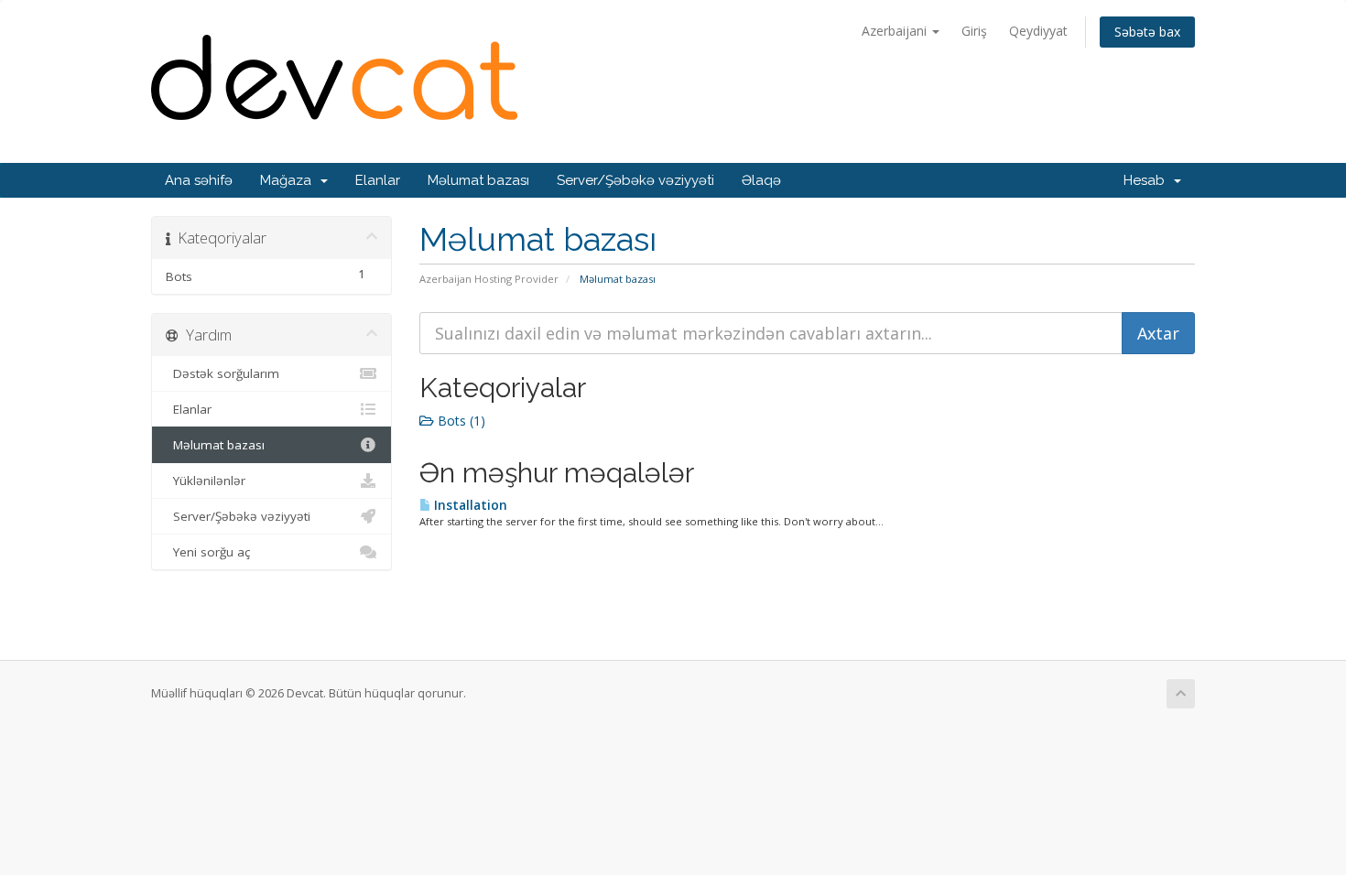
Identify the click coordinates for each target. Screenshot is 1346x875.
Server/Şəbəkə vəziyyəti (635, 180)
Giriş (974, 30)
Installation (469, 505)
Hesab (1147, 180)
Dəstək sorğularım (222, 373)
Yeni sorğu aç (208, 552)
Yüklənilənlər (205, 480)
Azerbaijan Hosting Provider (489, 279)
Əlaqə (761, 180)
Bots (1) (459, 420)
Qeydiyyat (1038, 30)
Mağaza (289, 180)
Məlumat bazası (478, 180)
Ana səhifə (199, 180)
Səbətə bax (1147, 31)
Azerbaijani (896, 30)
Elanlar (377, 180)
